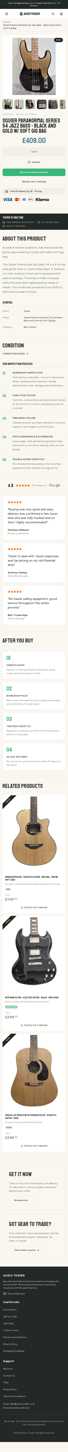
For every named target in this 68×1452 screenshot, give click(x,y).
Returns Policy (10, 1344)
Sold (34, 151)
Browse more (21, 1200)
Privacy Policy (10, 1389)
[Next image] (60, 92)
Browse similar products (34, 172)
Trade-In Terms (11, 1330)
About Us (8, 1368)
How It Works (10, 1309)
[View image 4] (42, 104)
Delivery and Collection (14, 1337)
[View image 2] (19, 104)
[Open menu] (6, 13)
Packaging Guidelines (14, 1351)
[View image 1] (8, 104)
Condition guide (14, 353)
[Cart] (61, 13)
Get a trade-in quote (24, 1250)
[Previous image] (52, 92)
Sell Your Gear (10, 1316)
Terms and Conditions (14, 1396)
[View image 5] (53, 104)
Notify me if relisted (34, 181)
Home (6, 22)
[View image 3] (30, 104)
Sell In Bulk (8, 1323)
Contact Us (9, 1375)
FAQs (6, 1382)
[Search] (53, 13)
